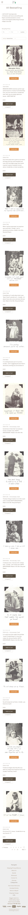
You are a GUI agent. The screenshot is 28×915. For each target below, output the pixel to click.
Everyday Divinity (14, 888)
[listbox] (11, 38)
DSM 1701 (6, 157)
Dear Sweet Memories (14, 885)
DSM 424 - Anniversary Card (11, 632)
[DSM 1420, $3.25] (14, 737)
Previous (5, 847)
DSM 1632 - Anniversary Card (11, 560)
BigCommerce (16, 909)
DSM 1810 (6, 86)
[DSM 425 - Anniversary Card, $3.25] (14, 467)
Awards (14, 873)
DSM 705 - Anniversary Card (11, 426)
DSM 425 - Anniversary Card (11, 496)
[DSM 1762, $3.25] (14, 198)
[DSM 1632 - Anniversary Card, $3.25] (14, 534)
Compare (7, 107)
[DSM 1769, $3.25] (14, 265)
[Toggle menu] (2, 2)
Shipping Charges (14, 893)
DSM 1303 (6, 700)
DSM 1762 (6, 224)
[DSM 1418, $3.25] (14, 803)
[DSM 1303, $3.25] (14, 672)
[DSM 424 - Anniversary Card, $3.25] (14, 603)
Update (22, 32)
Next (23, 849)
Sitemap (14, 880)
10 (17, 849)
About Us (14, 870)
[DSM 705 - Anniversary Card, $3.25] (14, 399)
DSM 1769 (6, 293)
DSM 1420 (6, 765)
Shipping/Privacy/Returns (14, 868)
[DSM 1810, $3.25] (14, 59)
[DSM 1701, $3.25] (14, 130)
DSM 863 (5, 359)
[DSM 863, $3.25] (14, 333)
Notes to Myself (14, 890)
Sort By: (4, 38)
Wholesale (14, 875)
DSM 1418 (6, 829)
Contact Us (14, 878)
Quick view (14, 78)
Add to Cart (9, 104)
